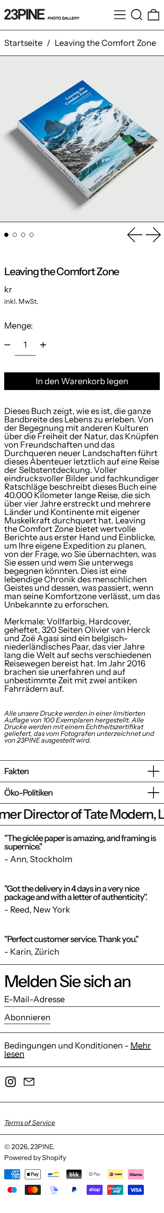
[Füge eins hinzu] (43, 344)
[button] (136, 14)
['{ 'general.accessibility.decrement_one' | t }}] (7, 344)
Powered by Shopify (35, 1157)
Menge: (18, 326)
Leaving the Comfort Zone (105, 43)
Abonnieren (27, 1017)
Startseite (23, 43)
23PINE (41, 1146)
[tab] (6, 235)
